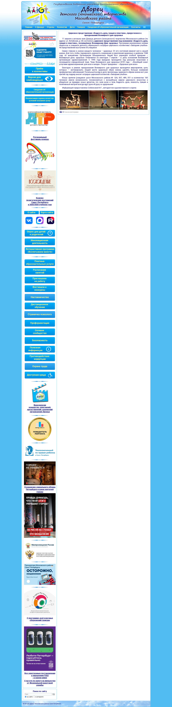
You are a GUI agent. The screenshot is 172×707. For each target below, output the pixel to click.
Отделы (50, 27)
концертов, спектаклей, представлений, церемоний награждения (40, 409)
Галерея (81, 27)
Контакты (135, 27)
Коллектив (62, 27)
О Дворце (39, 27)
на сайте (30, 697)
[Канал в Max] (40, 224)
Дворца (46, 412)
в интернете (39, 697)
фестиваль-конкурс (40, 139)
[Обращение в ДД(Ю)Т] (144, 27)
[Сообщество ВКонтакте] (29, 224)
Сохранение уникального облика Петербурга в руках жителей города (39, 489)
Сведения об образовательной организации (108, 27)
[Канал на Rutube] (50, 224)
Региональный (40, 137)
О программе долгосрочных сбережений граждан (40, 619)
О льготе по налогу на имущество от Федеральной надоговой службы (39, 683)
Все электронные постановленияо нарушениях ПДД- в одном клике (39, 675)
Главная (28, 27)
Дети (72, 27)
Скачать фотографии (71, 112)
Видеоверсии (40, 405)
